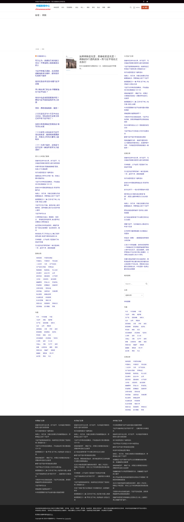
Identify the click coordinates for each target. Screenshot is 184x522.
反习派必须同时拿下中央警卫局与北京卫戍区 (136, 218)
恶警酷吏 (136, 388)
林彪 (133, 329)
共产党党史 (141, 367)
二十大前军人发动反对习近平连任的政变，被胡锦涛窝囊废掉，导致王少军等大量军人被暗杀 (47, 135)
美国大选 (128, 345)
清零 (133, 335)
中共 (126, 311)
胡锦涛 (142, 345)
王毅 (133, 339)
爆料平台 (50, 514)
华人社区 (144, 373)
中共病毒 (133, 311)
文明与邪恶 (128, 391)
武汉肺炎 (137, 332)
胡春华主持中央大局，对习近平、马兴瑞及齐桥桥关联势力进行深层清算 (136, 159)
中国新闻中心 (41, 56)
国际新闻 (136, 379)
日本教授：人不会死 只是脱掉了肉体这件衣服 (136, 166)
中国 (139, 311)
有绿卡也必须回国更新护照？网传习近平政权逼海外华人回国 (47, 99)
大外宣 (127, 382)
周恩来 (138, 320)
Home (37, 49)
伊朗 (133, 314)
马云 (138, 351)
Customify (68, 518)
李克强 (127, 329)
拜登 (139, 323)
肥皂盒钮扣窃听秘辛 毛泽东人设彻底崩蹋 (136, 211)
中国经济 (136, 364)
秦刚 (139, 341)
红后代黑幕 (128, 404)
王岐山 (127, 339)
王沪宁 (139, 339)
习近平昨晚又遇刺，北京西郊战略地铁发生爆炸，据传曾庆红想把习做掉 (47, 73)
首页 (145, 7)
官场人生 (136, 385)
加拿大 (142, 317)
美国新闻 (136, 407)
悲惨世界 (144, 388)
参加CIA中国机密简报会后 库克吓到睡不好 (136, 184)
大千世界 (144, 379)
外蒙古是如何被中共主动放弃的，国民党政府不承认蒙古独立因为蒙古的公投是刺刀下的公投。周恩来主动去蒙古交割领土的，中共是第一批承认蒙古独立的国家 (136, 264)
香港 (133, 351)
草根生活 (144, 407)
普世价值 (137, 391)
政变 (145, 323)
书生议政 (144, 364)
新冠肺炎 (136, 326)
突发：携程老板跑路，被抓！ (47, 108)
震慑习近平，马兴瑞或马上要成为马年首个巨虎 (136, 225)
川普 (134, 323)
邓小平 (140, 348)
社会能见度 (128, 400)
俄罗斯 (139, 314)
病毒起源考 (136, 397)
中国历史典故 (137, 361)
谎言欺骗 (128, 410)
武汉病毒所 (128, 332)
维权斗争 (137, 404)
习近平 (127, 314)
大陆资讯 (134, 382)
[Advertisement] (92, 33)
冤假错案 (128, 373)
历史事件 (128, 376)
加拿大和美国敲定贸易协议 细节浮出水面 (47, 125)
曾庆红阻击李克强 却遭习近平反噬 (47, 82)
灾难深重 (144, 394)
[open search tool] (131, 7)
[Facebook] (143, 1)
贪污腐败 (136, 410)
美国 (145, 341)
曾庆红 (143, 326)
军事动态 (140, 370)
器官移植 (128, 323)
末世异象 (128, 394)
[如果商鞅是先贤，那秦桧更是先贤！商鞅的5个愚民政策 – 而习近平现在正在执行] (71, 63)
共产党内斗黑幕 (130, 370)
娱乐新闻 (142, 382)
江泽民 (127, 335)
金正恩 (127, 351)
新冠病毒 (128, 326)
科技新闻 (137, 400)
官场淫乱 (144, 385)
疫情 (145, 339)
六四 (134, 367)
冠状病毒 (134, 317)
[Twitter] (147, 1)
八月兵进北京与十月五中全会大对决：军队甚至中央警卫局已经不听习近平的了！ (47, 115)
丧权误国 (128, 361)
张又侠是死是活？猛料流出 (133, 178)
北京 (126, 320)
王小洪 (139, 335)
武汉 (138, 329)
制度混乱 (136, 373)
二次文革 (128, 367)
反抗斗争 (136, 376)
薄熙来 (134, 348)
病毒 (126, 341)
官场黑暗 (128, 388)
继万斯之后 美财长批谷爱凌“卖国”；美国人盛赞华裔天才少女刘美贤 (136, 196)
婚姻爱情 (128, 385)
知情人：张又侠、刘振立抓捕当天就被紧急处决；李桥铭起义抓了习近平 (136, 204)
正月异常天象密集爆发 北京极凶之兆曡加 (136, 232)
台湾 (132, 320)
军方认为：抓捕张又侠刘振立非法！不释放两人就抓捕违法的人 (47, 62)
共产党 (127, 317)
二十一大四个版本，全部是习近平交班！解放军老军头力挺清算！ (47, 147)
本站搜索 (127, 301)
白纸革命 (133, 341)
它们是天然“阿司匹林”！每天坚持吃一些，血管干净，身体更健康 (136, 172)
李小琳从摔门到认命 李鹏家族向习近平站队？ (47, 90)
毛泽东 (145, 332)
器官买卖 (128, 379)
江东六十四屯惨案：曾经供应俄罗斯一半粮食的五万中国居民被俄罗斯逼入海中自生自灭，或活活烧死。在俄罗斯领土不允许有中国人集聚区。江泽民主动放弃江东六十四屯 (136, 250)
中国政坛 (128, 364)
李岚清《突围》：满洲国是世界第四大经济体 (136, 239)
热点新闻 (128, 397)
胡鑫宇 (135, 345)
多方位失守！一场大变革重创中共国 (136, 190)
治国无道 (136, 394)
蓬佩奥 (127, 348)
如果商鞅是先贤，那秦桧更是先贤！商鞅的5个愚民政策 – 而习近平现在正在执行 (98, 59)
